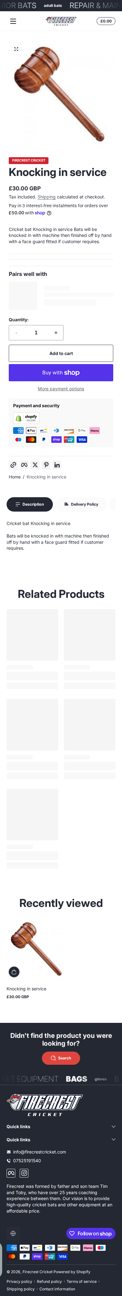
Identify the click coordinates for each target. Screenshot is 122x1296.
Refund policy (49, 1281)
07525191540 (27, 1160)
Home (15, 476)
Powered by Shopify (71, 1271)
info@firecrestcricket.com (39, 1151)
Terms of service (82, 1281)
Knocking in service (46, 476)
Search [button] (64, 1058)
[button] (105, 21)
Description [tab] (33, 504)
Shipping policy (21, 1289)
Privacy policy (19, 1281)
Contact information (57, 1289)
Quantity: (19, 319)
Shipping (47, 196)
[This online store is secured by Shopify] (26, 422)
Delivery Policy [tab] (84, 504)
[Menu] (13, 21)
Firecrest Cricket (28, 161)
